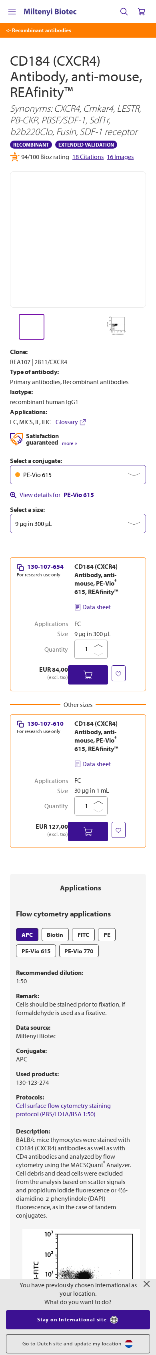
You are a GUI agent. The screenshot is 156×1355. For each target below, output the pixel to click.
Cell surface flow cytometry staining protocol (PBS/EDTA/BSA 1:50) (63, 1109)
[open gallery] (78, 239)
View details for (57, 495)
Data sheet (96, 607)
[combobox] (78, 474)
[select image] (31, 327)
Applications (80, 887)
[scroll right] (146, 327)
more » (69, 443)
